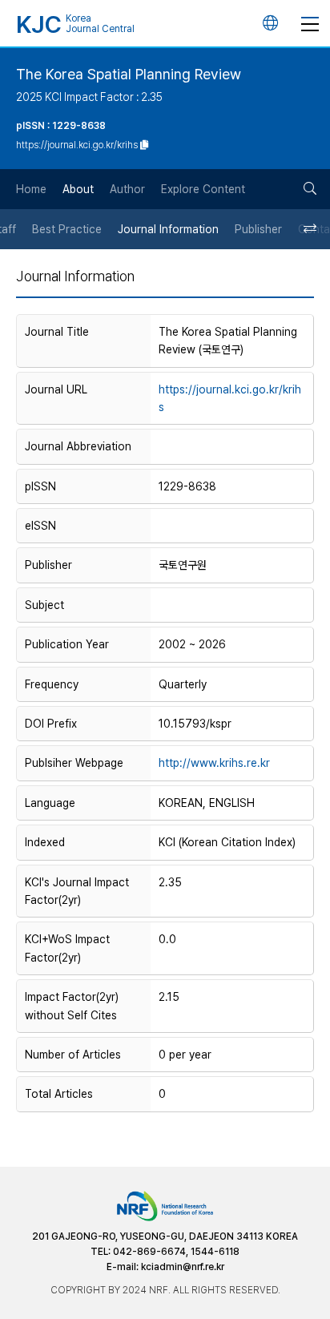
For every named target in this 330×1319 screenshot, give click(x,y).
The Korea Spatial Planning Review (128, 74)
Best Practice (67, 229)
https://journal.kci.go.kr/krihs (230, 398)
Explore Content (203, 189)
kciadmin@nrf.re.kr (182, 1267)
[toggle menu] (310, 23)
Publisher (258, 229)
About (78, 189)
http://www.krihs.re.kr (214, 762)
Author (127, 189)
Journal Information (168, 229)
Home (31, 189)
